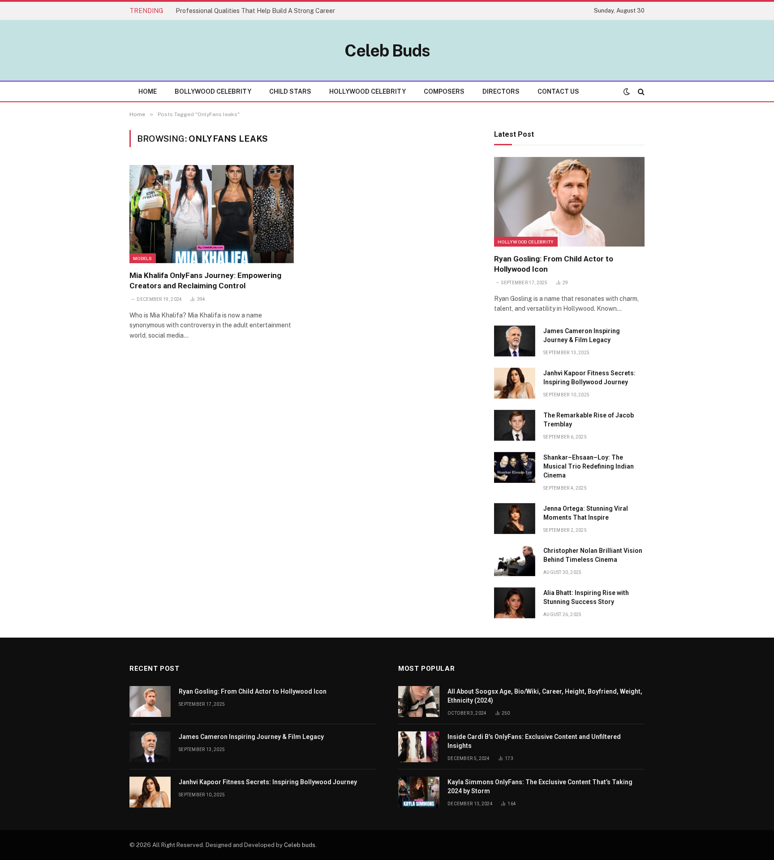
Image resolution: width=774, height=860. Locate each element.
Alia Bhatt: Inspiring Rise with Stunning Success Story (586, 597)
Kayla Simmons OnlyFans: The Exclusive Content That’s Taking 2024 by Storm (539, 786)
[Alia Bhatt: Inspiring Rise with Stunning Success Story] (514, 602)
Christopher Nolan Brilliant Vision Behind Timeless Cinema (592, 555)
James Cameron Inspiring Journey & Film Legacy (581, 335)
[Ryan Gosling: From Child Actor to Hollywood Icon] (569, 202)
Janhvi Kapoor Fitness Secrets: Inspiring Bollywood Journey (589, 377)
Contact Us (558, 91)
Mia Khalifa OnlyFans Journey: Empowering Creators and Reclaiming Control (205, 280)
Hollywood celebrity (526, 241)
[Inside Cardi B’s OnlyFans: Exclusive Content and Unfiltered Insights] (418, 746)
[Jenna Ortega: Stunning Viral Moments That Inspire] (514, 518)
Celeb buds (299, 845)
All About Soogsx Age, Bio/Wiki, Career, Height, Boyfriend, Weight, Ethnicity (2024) (544, 696)
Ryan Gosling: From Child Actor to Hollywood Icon (553, 264)
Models (142, 258)
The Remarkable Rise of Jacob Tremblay (588, 420)
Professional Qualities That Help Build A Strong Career (255, 10)
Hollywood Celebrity (367, 91)
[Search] (640, 91)
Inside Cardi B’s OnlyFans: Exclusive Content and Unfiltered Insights (534, 741)
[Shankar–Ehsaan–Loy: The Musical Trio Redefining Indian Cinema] (514, 467)
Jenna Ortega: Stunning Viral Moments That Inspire (585, 513)
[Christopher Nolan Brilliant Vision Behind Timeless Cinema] (514, 560)
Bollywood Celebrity (213, 91)
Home (147, 91)
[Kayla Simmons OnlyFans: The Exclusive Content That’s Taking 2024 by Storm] (418, 792)
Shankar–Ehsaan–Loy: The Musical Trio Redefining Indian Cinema (588, 466)
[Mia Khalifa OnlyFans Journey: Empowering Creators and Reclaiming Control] (211, 214)
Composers (444, 91)
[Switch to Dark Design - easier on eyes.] (626, 91)
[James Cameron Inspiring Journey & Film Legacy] (514, 341)
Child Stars (290, 91)
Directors (501, 91)
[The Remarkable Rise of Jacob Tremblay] (514, 425)
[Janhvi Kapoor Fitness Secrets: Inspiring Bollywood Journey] (514, 383)
